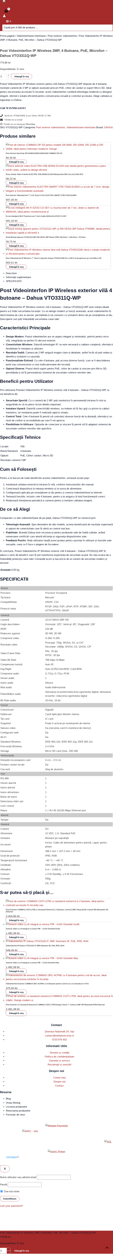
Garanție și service (59, 1060)
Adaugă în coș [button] (16, 162)
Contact (59, 1085)
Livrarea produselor (16, 1106)
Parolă (3, 1184)
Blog (8, 1098)
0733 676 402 (59, 1039)
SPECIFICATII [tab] (14, 281)
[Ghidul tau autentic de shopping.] (12, 1158)
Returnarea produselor (18, 1110)
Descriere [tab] (11, 273)
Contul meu (59, 1077)
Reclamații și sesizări (59, 1064)
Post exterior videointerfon (62, 36)
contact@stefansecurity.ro (59, 1035)
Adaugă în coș (21, 76)
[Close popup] (5, 1168)
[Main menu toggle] (9, 21)
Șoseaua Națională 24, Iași (59, 1031)
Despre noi (59, 1081)
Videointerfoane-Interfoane (31, 36)
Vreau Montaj (13, 1102)
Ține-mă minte (11, 1191)
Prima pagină (7, 36)
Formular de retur (15, 1114)
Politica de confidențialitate (59, 1056)
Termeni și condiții (59, 1052)
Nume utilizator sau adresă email (18, 1177)
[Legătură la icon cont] (4, 16)
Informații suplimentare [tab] (18, 277)
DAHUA (108, 127)
